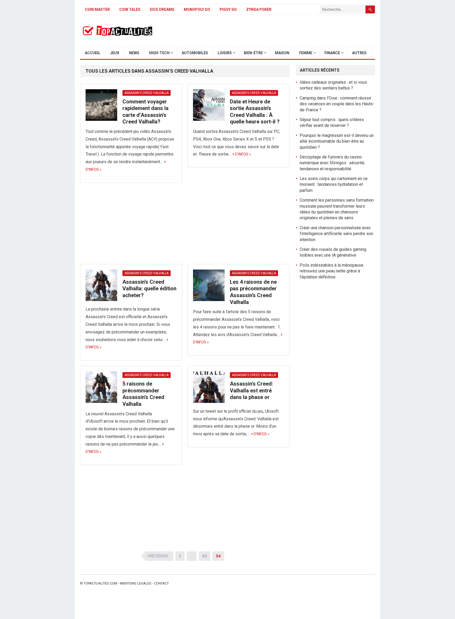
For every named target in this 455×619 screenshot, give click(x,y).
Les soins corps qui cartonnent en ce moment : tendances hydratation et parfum (334, 184)
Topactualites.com (100, 583)
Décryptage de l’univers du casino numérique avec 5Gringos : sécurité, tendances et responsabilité (332, 162)
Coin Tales (129, 9)
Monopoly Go (197, 9)
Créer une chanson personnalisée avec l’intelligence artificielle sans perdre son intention (336, 233)
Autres (359, 53)
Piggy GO (228, 9)
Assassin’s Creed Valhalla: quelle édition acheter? (149, 288)
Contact (161, 583)
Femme (305, 53)
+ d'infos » (241, 154)
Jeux (114, 53)
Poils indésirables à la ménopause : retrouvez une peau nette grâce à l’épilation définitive (332, 271)
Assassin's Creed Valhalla (147, 93)
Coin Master (97, 9)
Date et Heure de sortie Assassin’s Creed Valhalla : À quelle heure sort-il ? (255, 111)
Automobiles (195, 53)
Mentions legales (135, 583)
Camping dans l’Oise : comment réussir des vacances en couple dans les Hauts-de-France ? (337, 104)
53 (204, 556)
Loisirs (225, 53)
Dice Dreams (162, 9)
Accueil (92, 53)
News (134, 53)
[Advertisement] (185, 225)
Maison (282, 53)
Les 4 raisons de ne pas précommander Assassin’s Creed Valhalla (253, 292)
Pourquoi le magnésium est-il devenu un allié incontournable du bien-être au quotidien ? (337, 141)
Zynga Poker (258, 9)
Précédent (158, 556)
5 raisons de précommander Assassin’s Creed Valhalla (143, 394)
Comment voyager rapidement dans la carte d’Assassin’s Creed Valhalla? (145, 111)
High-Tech (159, 53)
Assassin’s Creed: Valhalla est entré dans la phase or (251, 390)
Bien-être (253, 53)
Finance (332, 53)
